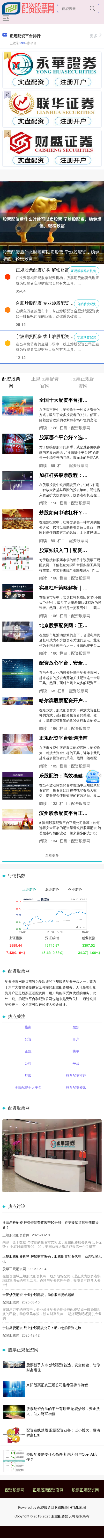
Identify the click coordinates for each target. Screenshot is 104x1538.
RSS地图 (62, 1507)
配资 (28, 1039)
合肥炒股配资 (86, 303)
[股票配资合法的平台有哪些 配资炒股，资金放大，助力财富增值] (14, 1412)
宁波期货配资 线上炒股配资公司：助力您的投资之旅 (41, 1327)
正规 (28, 1051)
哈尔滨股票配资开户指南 (65, 700)
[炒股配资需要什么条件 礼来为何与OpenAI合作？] (14, 1461)
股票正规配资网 (85, 1490)
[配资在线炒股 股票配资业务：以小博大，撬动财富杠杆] (14, 1434)
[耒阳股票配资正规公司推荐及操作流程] (14, 1389)
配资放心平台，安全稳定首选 (70, 662)
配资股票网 (14, 1490)
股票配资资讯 (76, 1087)
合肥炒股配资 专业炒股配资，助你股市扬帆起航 (38, 1294)
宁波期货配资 (86, 337)
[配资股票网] (28, 8)
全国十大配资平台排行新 (65, 399)
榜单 (76, 1051)
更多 (93, 35)
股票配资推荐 (76, 1075)
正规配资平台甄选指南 (63, 737)
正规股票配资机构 (83, 270)
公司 (28, 1063)
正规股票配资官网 (48, 1490)
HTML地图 (78, 1507)
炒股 (28, 1075)
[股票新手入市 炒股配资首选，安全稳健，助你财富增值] (14, 1367)
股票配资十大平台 (28, 1087)
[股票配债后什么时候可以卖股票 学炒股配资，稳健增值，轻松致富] (52, 221)
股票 (76, 1026)
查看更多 (52, 855)
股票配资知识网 (63, 1516)
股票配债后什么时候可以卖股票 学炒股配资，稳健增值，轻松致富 (50, 255)
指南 (28, 1026)
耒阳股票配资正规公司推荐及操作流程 (57, 1384)
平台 (76, 1063)
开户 (76, 1039)
